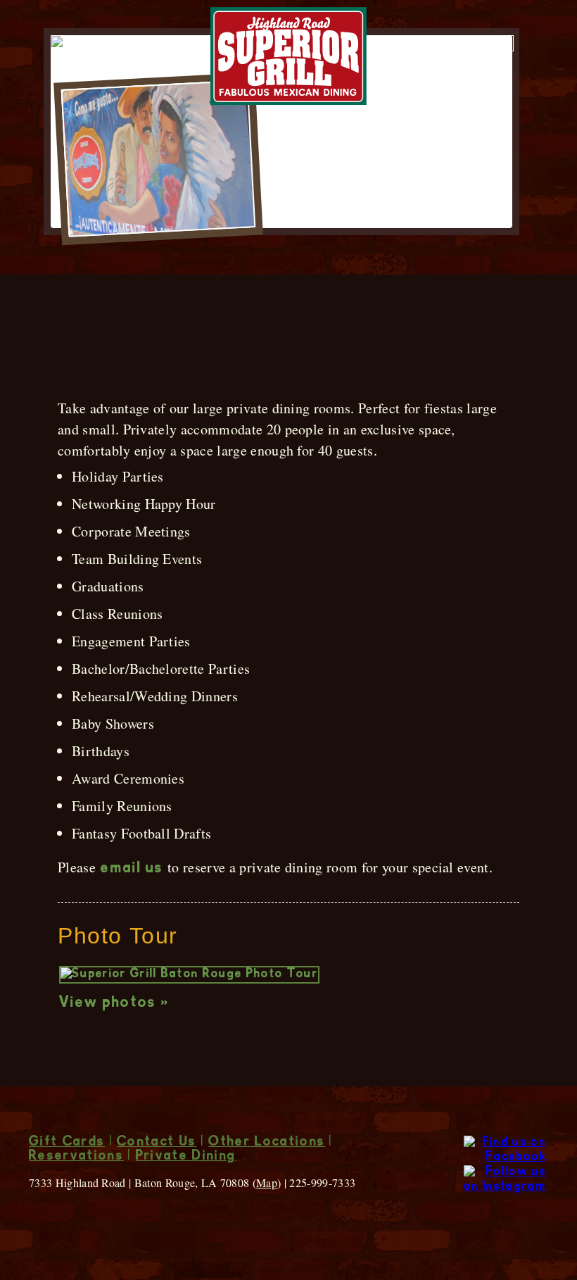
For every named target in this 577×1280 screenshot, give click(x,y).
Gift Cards (67, 1142)
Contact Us (156, 1142)
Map (266, 1182)
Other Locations (266, 1142)
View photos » (114, 1003)
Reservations (76, 1156)
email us (132, 869)
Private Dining (186, 1156)
